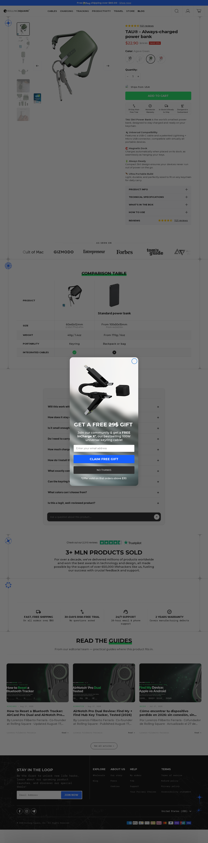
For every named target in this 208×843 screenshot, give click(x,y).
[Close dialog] (134, 361)
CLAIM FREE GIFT (104, 459)
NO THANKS (104, 470)
